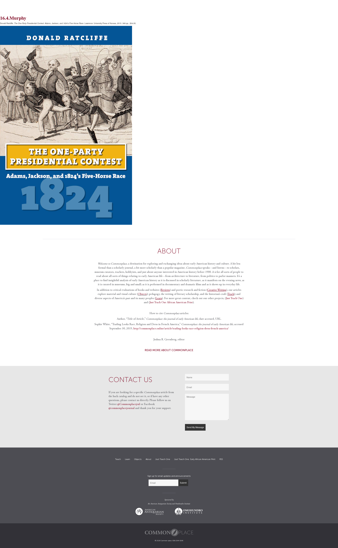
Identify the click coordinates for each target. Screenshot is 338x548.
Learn (127, 459)
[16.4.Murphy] (169, 125)
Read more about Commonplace (169, 350)
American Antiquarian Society (161, 504)
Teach (118, 459)
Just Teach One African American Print (171, 302)
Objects (142, 294)
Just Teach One (234, 298)
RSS (221, 459)
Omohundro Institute (182, 504)
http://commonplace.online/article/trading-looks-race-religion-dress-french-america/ (181, 328)
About (148, 459)
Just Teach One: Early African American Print (194, 459)
